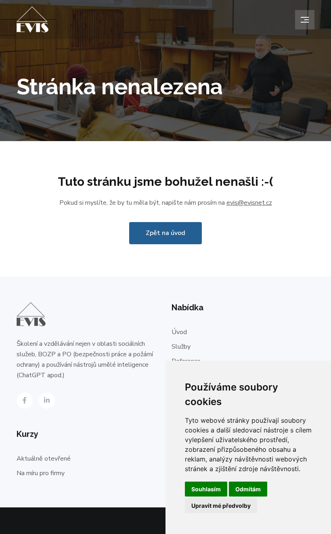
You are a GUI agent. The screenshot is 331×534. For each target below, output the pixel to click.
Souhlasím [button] (206, 489)
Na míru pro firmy (41, 473)
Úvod (179, 332)
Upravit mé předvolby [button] (221, 505)
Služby (181, 346)
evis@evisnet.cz (249, 202)
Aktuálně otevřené (44, 458)
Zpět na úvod (165, 233)
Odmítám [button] (248, 489)
